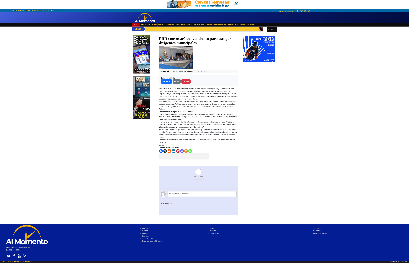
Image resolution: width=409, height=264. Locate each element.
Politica (145, 231)
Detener (186, 81)
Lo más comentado (220, 24)
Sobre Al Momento (320, 233)
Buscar (273, 29)
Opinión (230, 24)
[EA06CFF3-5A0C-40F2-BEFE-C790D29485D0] (141, 98)
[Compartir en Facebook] (200, 71)
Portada (145, 228)
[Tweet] (204, 71)
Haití (236, 24)
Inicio (135, 25)
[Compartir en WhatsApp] (197, 71)
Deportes (161, 24)
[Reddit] (169, 151)
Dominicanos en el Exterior (184, 24)
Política (154, 24)
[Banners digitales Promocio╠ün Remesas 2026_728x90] (204, 4)
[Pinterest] (178, 151)
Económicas (170, 24)
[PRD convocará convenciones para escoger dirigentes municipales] (176, 57)
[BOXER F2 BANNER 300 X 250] (259, 49)
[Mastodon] (182, 151)
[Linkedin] (173, 151)
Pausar (176, 81)
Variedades (209, 24)
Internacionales (199, 24)
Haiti (212, 228)
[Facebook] (161, 151)
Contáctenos (251, 24)
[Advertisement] (184, 156)
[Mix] (186, 151)
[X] (165, 151)
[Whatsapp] (190, 151)
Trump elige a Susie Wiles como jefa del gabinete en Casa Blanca (257, 30)
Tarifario (242, 24)
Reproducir (166, 81)
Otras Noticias (145, 24)
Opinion (213, 231)
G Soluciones (403, 261)
